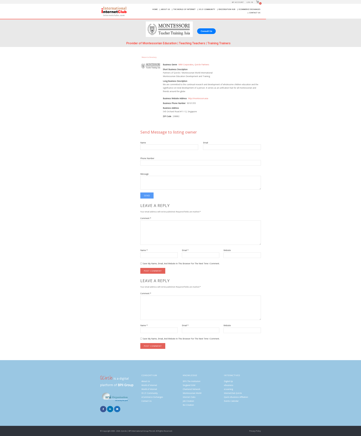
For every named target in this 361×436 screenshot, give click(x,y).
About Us (145, 381)
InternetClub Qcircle (233, 393)
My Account (238, 2)
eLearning (228, 389)
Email (205, 142)
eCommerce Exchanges (152, 397)
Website (227, 250)
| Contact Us (253, 13)
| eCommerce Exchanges (248, 9)
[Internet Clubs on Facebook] (103, 409)
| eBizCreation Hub (226, 9)
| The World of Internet (184, 9)
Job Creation (188, 401)
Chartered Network (191, 389)
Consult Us (206, 31)
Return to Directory (149, 57)
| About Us (164, 9)
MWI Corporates (185, 64)
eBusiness (228, 385)
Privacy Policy (255, 431)
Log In (250, 2)
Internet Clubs (189, 397)
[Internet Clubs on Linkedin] (110, 409)
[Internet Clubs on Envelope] (117, 409)
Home (155, 9)
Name (143, 142)
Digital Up (228, 381)
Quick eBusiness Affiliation (236, 397)
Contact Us (146, 401)
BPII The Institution (191, 381)
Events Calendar (231, 401)
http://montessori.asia (198, 98)
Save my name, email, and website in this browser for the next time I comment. (181, 263)
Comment (145, 218)
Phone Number (147, 158)
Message (144, 174)
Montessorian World (192, 393)
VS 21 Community (149, 393)
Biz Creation (188, 405)
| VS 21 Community (206, 9)
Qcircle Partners (202, 64)
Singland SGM (189, 385)
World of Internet (149, 385)
